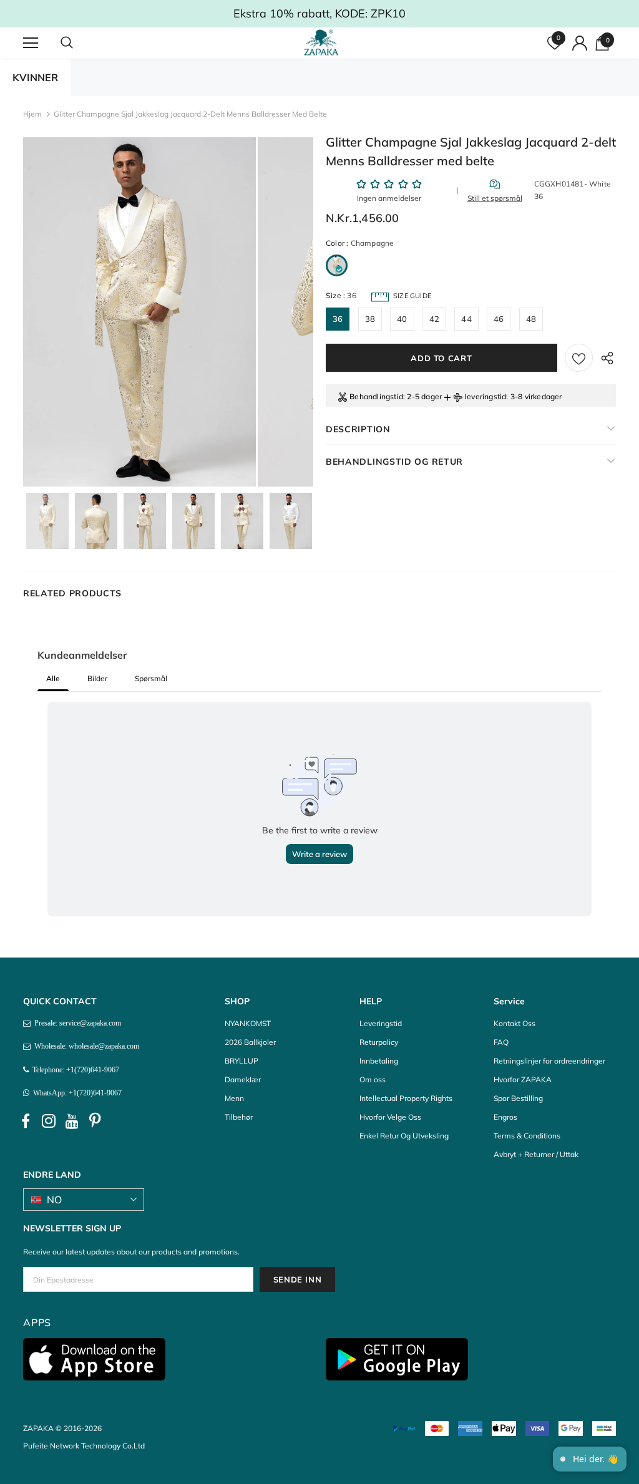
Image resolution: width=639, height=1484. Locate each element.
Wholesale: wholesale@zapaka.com (85, 1046)
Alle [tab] (53, 678)
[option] (139, 312)
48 (531, 319)
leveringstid (485, 396)
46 (499, 319)
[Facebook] (25, 1121)
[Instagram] (48, 1121)
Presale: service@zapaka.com (76, 1023)
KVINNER (35, 77)
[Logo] (321, 42)
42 (434, 319)
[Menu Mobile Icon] (30, 43)
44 (466, 319)
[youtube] (72, 1121)
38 (370, 319)
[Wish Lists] (579, 358)
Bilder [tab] (97, 678)
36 (338, 319)
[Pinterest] (95, 1121)
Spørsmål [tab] (151, 678)
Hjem (32, 114)
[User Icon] (579, 43)
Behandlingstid (376, 396)
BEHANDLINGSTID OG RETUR (394, 461)
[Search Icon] (79, 43)
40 (402, 319)
